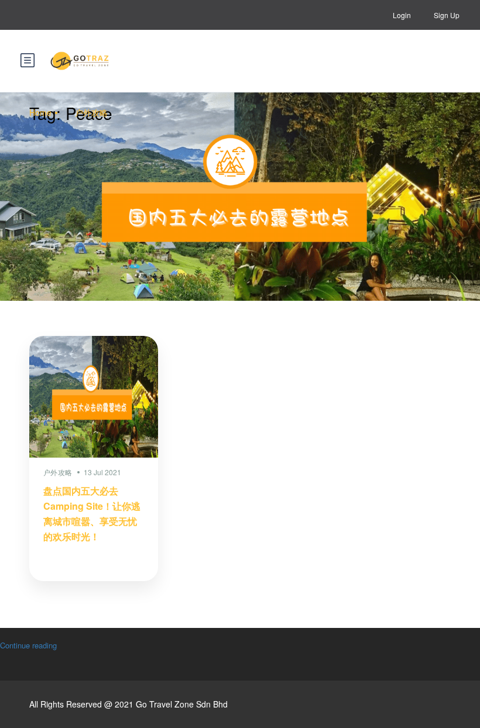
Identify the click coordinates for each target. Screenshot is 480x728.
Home (40, 112)
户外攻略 (91, 112)
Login (402, 15)
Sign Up (447, 15)
